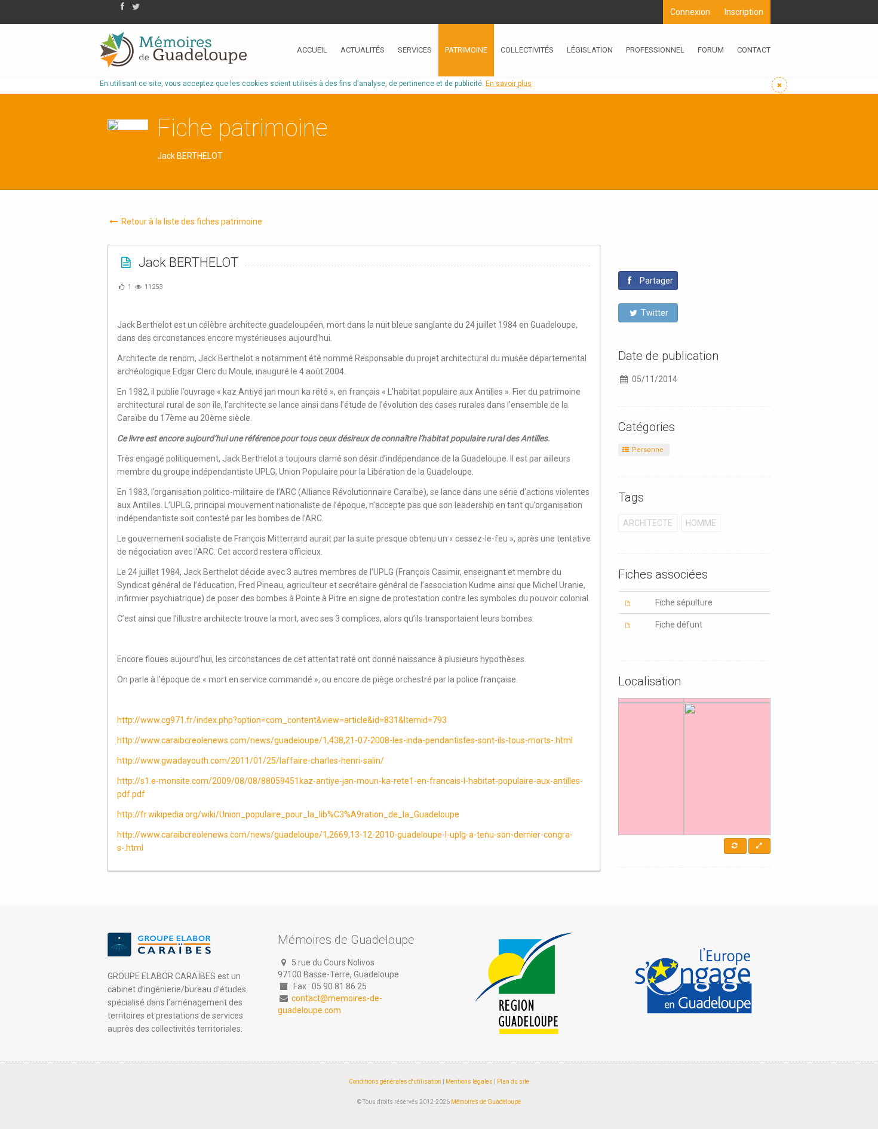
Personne (647, 450)
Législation (590, 49)
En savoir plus (509, 83)
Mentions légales (469, 1081)
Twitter (653, 313)
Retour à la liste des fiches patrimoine (190, 221)
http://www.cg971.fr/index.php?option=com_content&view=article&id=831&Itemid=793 (282, 720)
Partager (655, 280)
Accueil (312, 49)
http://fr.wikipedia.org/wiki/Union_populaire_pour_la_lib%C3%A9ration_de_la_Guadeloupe (288, 814)
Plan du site (513, 1081)
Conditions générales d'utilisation (395, 1081)
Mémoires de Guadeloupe (486, 1102)
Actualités (362, 49)
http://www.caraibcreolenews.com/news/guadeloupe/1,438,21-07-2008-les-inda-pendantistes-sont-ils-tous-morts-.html (345, 740)
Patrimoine (466, 49)
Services (415, 49)
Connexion (690, 12)
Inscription (743, 12)
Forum (711, 49)
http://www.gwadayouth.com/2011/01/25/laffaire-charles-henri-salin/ (250, 760)
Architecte (648, 523)
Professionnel (655, 49)
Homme (701, 523)
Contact (753, 49)
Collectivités (527, 49)
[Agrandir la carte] (759, 846)
